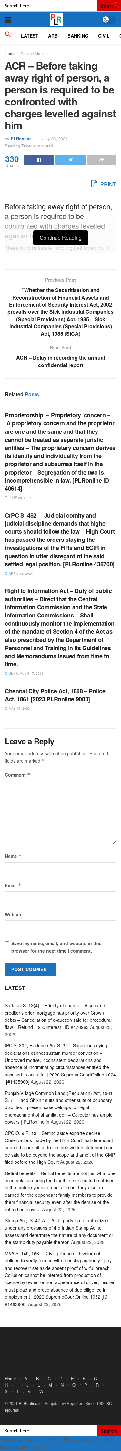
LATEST (29, 35)
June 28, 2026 (20, 498)
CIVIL (104, 35)
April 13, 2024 (20, 573)
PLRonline (21, 139)
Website (14, 914)
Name (13, 856)
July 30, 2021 (54, 139)
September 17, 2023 (26, 673)
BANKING (77, 35)
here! (50, 1447)
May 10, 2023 (19, 708)
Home (10, 53)
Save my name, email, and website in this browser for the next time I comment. (56, 947)
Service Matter (33, 53)
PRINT (107, 184)
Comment (17, 774)
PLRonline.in (30, 1403)
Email (13, 885)
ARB (53, 35)
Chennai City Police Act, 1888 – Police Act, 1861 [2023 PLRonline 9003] (55, 695)
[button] (116, 6)
